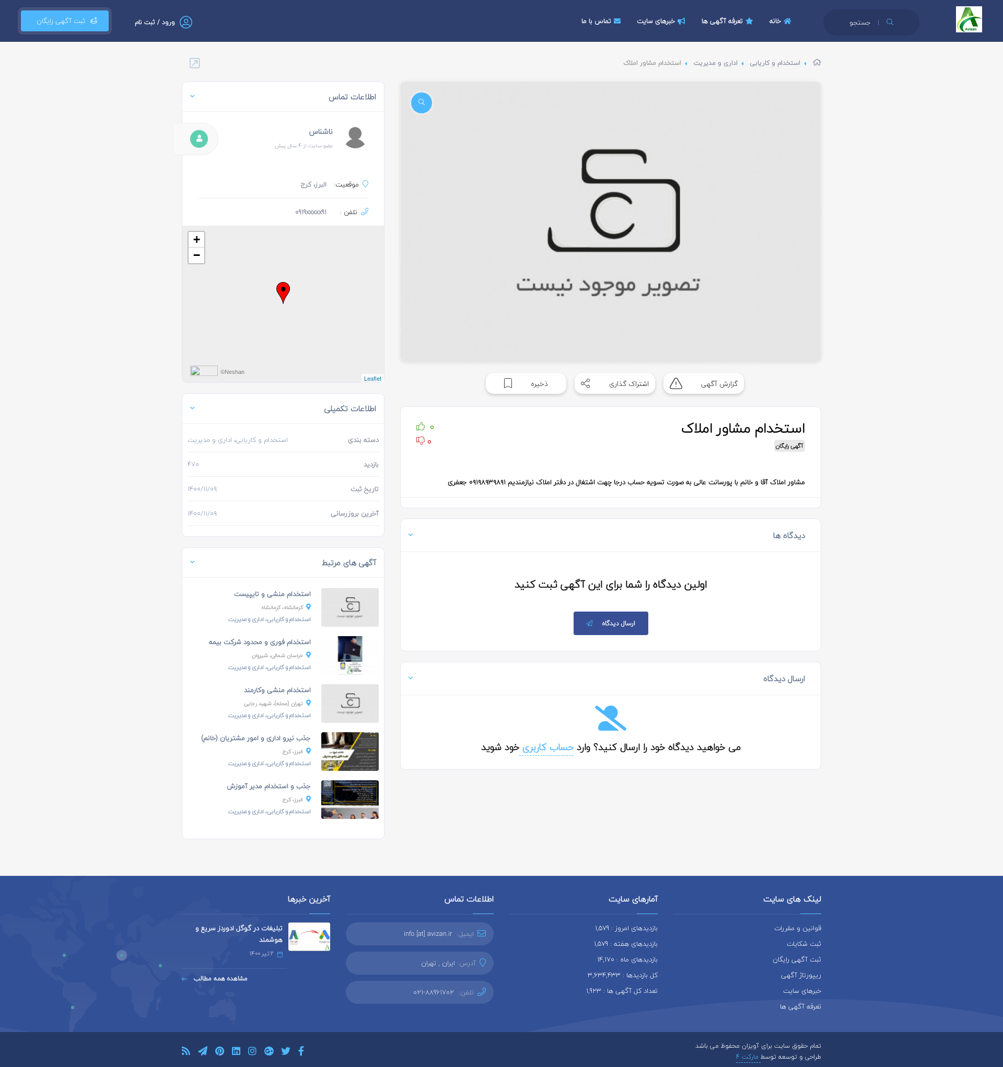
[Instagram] (252, 1052)
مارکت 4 (748, 1056)
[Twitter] (285, 1052)
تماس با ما (596, 21)
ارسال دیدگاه (618, 623)
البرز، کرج (293, 751)
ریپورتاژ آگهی (801, 975)
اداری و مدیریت (716, 62)
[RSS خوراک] (186, 1052)
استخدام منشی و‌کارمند (277, 690)
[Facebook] (301, 1052)
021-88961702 (433, 992)
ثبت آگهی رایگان (58, 21)
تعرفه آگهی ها (722, 21)
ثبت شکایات (804, 943)
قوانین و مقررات (797, 928)
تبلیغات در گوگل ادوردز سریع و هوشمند (239, 933)
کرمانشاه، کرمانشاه (282, 607)
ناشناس (321, 131)
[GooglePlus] (268, 1052)
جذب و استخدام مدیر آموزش (269, 786)
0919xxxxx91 (310, 212)
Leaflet (372, 378)
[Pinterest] (219, 1052)
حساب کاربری (546, 747)
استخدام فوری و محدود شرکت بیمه (260, 642)
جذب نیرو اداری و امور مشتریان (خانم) (256, 738)
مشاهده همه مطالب (220, 978)
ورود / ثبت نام (155, 22)
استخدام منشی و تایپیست (272, 594)
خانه (775, 21)
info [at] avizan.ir (428, 934)
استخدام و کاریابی (775, 62)
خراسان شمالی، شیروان (277, 655)
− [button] (196, 255)
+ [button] (196, 239)
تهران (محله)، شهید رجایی (273, 703)
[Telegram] (202, 1052)
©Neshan (232, 372)
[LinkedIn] (236, 1052)
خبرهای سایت (656, 21)
